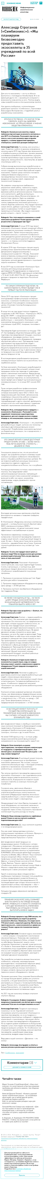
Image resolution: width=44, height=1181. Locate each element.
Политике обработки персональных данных (17, 1169)
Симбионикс (10, 1053)
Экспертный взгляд (11, 19)
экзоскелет (20, 1053)
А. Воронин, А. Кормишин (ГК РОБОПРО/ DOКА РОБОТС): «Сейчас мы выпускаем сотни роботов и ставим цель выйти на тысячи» (21, 1120)
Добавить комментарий (22, 1067)
